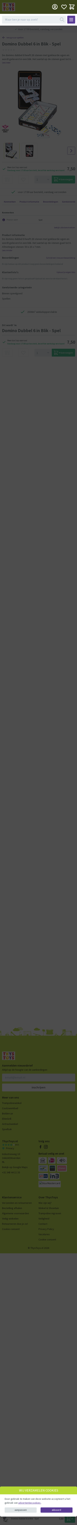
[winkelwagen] (72, 7)
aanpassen (21, 1510)
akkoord (56, 1510)
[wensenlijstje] (64, 7)
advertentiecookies (29, 1502)
